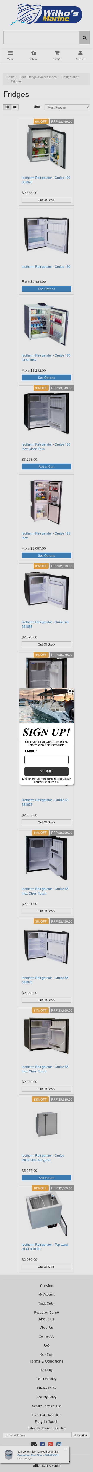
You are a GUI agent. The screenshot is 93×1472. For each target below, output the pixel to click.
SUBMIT (46, 771)
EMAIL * (31, 751)
